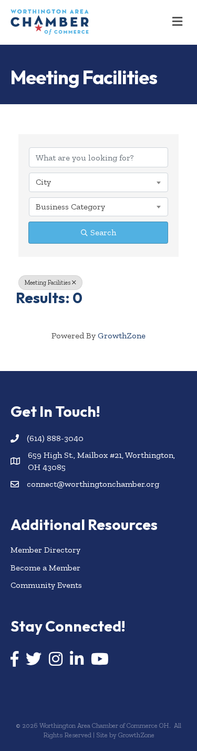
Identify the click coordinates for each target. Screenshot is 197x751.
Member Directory (45, 550)
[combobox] (98, 182)
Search (103, 232)
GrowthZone (122, 336)
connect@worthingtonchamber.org (93, 484)
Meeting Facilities (47, 282)
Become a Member (45, 568)
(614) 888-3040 (55, 438)
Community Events (46, 585)
